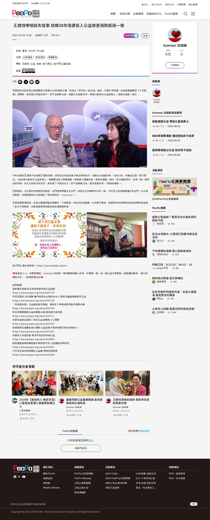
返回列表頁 (81, 448)
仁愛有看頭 (24, 410)
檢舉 (145, 36)
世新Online (162, 254)
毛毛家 (160, 223)
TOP (194, 504)
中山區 (40, 50)
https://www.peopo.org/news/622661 (33, 347)
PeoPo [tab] (70, 430)
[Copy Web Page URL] (37, 82)
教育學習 (40, 57)
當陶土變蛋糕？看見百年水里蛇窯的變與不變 (174, 218)
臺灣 (24, 50)
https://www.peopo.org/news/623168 (33, 308)
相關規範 (47, 478)
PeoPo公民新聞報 (83, 473)
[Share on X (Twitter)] (26, 82)
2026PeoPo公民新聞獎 (165, 199)
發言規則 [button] (144, 431)
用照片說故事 (112, 487)
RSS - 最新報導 (177, 473)
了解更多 (174, 65)
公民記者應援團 (82, 482)
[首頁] (25, 14)
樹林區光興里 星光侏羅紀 (167, 278)
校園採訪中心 (154, 13)
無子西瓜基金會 (62, 63)
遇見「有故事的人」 (146, 487)
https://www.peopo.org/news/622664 (33, 339)
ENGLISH (169, 4)
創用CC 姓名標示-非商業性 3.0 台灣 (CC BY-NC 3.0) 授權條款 (29, 70)
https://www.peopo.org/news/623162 (33, 331)
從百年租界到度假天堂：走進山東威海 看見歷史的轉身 (174, 293)
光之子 (160, 241)
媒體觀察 (52, 57)
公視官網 (181, 4)
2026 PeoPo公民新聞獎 (117, 478)
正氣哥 (160, 312)
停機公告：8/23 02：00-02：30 (172, 264)
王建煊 (25, 63)
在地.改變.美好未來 (146, 482)
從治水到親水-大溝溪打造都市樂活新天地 (174, 235)
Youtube (24, 476)
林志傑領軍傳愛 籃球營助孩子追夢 (173, 136)
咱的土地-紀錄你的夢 (116, 482)
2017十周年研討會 (145, 478)
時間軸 (46, 482)
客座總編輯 (80, 492)
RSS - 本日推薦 (177, 478)
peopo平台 (162, 268)
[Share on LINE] (31, 82)
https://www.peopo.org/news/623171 (33, 316)
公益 (32, 63)
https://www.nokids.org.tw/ (51, 265)
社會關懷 (27, 57)
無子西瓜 (47, 63)
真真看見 (161, 281)
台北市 (32, 50)
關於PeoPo (49, 473)
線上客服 (193, 4)
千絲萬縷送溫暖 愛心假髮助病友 (171, 251)
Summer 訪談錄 (74, 407)
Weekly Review (51, 487)
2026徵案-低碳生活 (146, 473)
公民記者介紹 (81, 487)
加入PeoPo (156, 4)
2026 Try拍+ (111, 473)
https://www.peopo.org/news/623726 (33, 300)
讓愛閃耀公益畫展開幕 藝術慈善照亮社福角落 (84, 401)
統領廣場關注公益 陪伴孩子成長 (172, 150)
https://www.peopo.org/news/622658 (33, 354)
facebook (15, 476)
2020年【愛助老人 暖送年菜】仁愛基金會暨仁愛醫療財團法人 (37, 403)
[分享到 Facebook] (20, 82)
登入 (146, 4)
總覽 (113, 13)
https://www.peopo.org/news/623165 (33, 323)
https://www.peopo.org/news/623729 (33, 292)
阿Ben (160, 298)
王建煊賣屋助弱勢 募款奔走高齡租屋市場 (131, 401)
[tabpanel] (80, 440)
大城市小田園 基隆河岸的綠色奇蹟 (173, 309)
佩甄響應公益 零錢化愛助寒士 (170, 121)
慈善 (38, 63)
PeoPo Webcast (82, 478)
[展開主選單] (193, 14)
